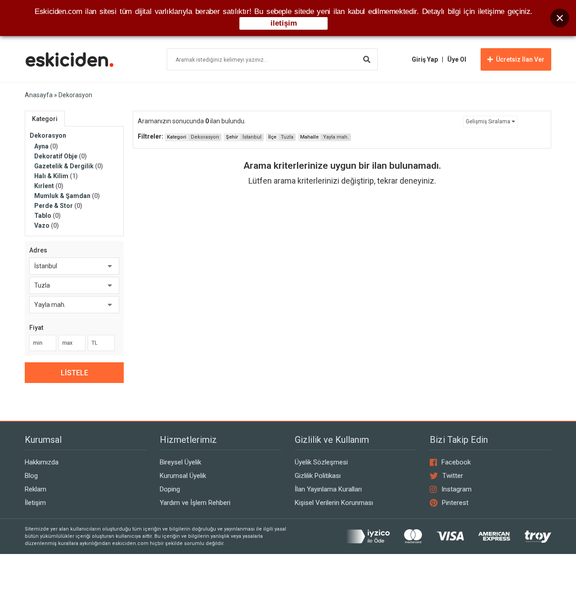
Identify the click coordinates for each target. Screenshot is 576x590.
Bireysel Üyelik (180, 462)
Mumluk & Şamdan (67, 195)
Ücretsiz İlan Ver (520, 59)
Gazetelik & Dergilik (68, 166)
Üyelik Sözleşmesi (321, 462)
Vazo (46, 225)
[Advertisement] (342, 274)
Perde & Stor (58, 205)
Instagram (456, 489)
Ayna (46, 146)
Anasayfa (39, 95)
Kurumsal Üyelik (183, 476)
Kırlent (48, 185)
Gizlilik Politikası (318, 476)
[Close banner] (559, 18)
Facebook (456, 462)
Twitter (452, 476)
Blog (31, 476)
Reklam (35, 489)
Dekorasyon (48, 135)
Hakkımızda (41, 462)
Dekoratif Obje (60, 156)
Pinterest (455, 503)
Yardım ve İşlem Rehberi (195, 503)
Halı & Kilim (56, 176)
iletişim (283, 23)
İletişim (35, 503)
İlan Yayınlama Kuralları (328, 489)
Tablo (47, 215)
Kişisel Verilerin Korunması (334, 503)
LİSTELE (74, 373)
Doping (170, 489)
